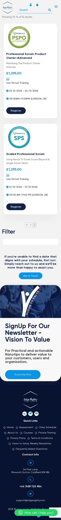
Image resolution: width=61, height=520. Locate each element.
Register (16, 110)
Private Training (47, 433)
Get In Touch (30, 276)
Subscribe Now (22, 374)
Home (10, 427)
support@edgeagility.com (30, 500)
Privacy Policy (17, 438)
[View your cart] (38, 5)
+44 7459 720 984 (30, 486)
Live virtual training (17, 83)
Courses (28, 433)
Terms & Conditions (42, 438)
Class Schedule (47, 427)
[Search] (49, 9)
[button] (36, 512)
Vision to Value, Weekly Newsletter (31, 443)
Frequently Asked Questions (31, 449)
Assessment (26, 427)
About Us (13, 433)
